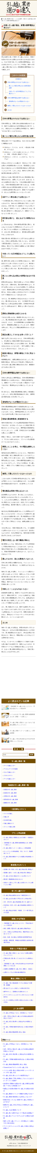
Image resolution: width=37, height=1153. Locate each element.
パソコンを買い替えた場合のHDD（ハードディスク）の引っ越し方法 (18, 1071)
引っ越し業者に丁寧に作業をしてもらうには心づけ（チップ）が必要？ (18, 1079)
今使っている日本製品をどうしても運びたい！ (20, 92)
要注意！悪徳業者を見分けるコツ (13, 879)
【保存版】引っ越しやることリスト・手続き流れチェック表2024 (18, 924)
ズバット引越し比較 (9, 827)
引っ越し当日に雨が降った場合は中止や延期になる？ (18, 1022)
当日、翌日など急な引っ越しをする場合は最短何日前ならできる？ (18, 1017)
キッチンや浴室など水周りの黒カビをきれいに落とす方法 (18, 1001)
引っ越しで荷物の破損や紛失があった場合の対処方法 (18, 1028)
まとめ (9, 110)
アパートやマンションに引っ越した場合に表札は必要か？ (18, 1127)
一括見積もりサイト (18, 809)
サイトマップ (27, 1145)
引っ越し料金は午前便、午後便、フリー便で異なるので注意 (18, 911)
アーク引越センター (9, 779)
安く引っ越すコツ (18, 891)
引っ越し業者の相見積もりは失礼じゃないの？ (17, 1097)
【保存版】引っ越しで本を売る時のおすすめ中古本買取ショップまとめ (18, 964)
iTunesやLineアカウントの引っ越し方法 (15, 1067)
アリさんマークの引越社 (11, 769)
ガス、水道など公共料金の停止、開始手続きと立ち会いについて (18, 933)
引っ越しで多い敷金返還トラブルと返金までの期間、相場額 (18, 984)
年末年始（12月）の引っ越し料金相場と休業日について (18, 906)
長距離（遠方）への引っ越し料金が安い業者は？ (18, 872)
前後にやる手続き (18, 919)
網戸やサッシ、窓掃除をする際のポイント (16, 991)
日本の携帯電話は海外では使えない (18, 98)
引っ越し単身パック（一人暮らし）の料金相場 (17, 848)
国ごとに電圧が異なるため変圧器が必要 (20, 87)
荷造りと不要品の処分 (18, 949)
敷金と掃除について (18, 978)
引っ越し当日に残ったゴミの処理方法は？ (16, 1075)
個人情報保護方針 (23, 1143)
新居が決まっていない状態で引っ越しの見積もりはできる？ (18, 1101)
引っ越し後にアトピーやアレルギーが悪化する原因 (18, 1117)
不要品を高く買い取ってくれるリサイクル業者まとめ (18, 959)
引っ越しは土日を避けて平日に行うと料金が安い (18, 898)
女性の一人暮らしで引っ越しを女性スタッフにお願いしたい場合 (18, 883)
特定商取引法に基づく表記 (14, 1145)
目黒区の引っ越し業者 (10, 789)
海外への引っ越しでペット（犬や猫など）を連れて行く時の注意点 (18, 1122)
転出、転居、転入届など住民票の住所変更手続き (18, 937)
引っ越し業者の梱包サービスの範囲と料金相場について (18, 857)
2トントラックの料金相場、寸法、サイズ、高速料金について (18, 852)
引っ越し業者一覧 (18, 761)
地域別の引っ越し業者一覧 (18, 785)
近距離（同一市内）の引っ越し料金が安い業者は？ (18, 869)
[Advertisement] (18, 677)
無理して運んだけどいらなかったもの (19, 105)
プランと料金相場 (18, 833)
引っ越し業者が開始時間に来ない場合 (15, 1032)
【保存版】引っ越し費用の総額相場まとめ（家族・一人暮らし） (18, 844)
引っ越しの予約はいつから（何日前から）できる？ (18, 1013)
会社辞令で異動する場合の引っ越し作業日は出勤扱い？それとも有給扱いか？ (18, 1085)
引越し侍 (6, 817)
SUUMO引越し (8, 820)
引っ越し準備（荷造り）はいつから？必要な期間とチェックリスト (18, 954)
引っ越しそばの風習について (12, 1110)
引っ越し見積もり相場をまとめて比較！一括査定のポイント (18, 838)
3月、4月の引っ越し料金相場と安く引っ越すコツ (18, 902)
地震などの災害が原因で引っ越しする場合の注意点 (18, 1090)
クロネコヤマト (8, 775)
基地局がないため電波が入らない (19, 101)
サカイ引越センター (9, 772)
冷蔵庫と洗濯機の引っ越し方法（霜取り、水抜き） (18, 969)
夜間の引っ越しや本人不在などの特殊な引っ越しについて (18, 1106)
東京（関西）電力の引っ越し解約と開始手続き (17, 928)
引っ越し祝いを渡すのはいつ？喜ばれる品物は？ (18, 1113)
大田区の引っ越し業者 (10, 796)
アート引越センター (9, 765)
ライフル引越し (8, 813)
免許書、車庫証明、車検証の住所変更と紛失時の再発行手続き (18, 941)
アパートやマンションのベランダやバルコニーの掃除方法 (18, 996)
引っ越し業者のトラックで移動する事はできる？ (18, 1094)
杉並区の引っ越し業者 (10, 793)
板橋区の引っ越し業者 (10, 803)
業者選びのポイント (18, 865)
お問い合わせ (12, 1143)
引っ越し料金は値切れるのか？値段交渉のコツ (17, 895)
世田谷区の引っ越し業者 (11, 799)
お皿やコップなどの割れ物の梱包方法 (15, 972)
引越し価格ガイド (9, 823)
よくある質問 (18, 1008)
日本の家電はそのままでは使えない (18, 82)
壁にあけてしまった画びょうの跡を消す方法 (16, 988)
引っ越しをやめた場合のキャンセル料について (17, 876)
